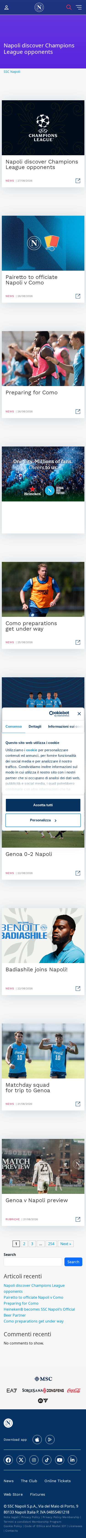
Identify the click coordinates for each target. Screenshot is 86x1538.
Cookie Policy (13, 1526)
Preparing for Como (21, 1303)
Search (10, 1254)
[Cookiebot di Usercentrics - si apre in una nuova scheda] (51, 714)
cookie (31, 750)
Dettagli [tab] (35, 726)
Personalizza (40, 820)
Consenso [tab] (13, 726)
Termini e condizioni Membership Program (32, 1521)
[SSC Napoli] (39, 7)
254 (51, 1243)
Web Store (13, 1494)
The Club (29, 1481)
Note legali (11, 1517)
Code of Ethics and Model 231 (45, 1526)
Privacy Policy (30, 1517)
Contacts (11, 1530)
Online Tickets (57, 1481)
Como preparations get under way (34, 1320)
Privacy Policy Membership (61, 1517)
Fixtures (37, 1494)
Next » (65, 1243)
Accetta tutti (43, 805)
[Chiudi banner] (79, 713)
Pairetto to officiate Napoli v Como (33, 1297)
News (9, 1481)
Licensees (75, 1526)
